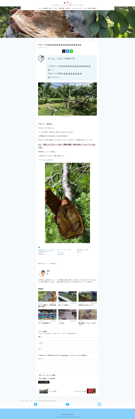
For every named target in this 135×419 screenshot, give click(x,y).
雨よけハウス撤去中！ (64, 305)
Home (22, 401)
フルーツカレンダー (77, 8)
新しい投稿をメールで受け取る (47, 378)
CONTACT (68, 8)
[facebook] (47, 273)
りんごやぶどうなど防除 (80, 391)
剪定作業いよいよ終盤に (83, 249)
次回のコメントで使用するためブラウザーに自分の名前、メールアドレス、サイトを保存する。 (63, 355)
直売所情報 (61, 8)
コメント (40, 358)
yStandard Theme (59, 417)
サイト (39, 349)
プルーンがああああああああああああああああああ (45, 401)
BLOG (50, 8)
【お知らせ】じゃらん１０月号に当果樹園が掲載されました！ (46, 250)
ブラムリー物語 (87, 8)
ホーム (40, 8)
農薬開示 (94, 8)
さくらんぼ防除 (52, 391)
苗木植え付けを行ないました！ (86, 305)
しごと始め (61, 323)
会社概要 (45, 8)
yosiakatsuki (67, 417)
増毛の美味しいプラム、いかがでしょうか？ (87, 323)
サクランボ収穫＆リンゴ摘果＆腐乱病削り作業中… (47, 305)
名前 (40, 336)
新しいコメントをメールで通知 (47, 375)
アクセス (55, 8)
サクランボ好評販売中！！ (45, 323)
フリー (47, 47)
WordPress (77, 417)
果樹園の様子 (53, 263)
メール (40, 343)
